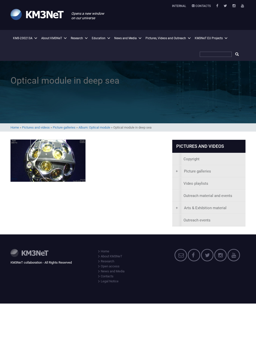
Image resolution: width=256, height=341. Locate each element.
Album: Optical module (94, 127)
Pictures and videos (36, 127)
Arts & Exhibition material (201, 208)
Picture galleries (64, 127)
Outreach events (197, 220)
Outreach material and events (208, 195)
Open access (110, 266)
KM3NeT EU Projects (209, 38)
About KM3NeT (51, 38)
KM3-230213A (22, 38)
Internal (179, 6)
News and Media (125, 38)
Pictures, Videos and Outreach (166, 38)
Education (99, 38)
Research (77, 38)
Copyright (192, 159)
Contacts (203, 6)
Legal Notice (109, 281)
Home (14, 127)
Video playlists (196, 183)
